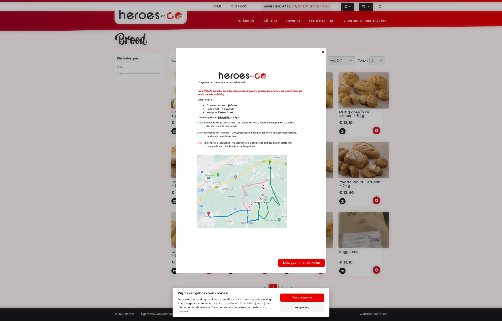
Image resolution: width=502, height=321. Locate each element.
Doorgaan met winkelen (301, 262)
